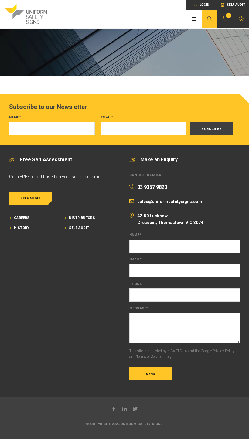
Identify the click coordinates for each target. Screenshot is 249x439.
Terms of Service (149, 357)
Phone (135, 284)
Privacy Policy (223, 351)
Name (15, 117)
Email (107, 117)
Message (138, 308)
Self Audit (30, 198)
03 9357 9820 (152, 187)
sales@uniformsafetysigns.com (169, 201)
